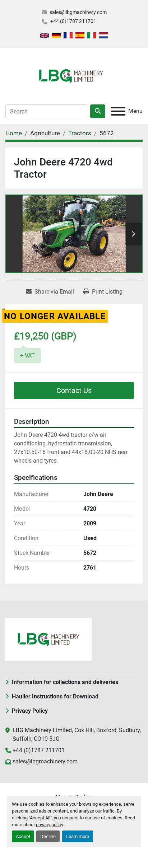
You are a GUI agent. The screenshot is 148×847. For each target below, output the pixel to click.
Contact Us (74, 390)
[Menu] (118, 111)
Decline (48, 836)
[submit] (97, 111)
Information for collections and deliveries (65, 682)
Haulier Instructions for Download (55, 696)
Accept (23, 836)
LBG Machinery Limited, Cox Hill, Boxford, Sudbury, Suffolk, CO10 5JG (77, 734)
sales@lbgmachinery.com (78, 12)
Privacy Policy (30, 710)
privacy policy (49, 824)
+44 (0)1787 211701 (73, 21)
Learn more (77, 836)
